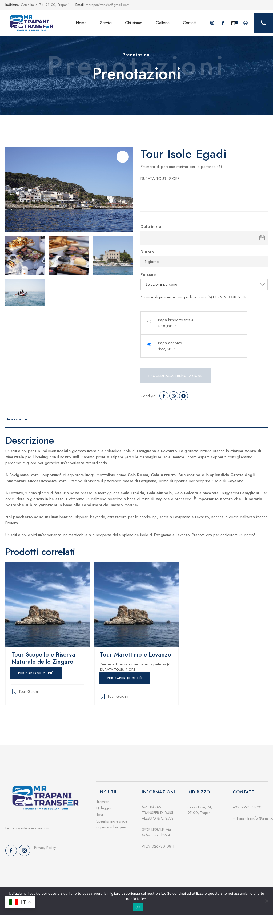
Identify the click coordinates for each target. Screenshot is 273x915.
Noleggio (103, 808)
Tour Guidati (28, 691)
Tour (99, 814)
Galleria (163, 23)
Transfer (102, 801)
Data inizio (150, 226)
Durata (147, 252)
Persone (148, 274)
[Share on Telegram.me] (183, 395)
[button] (123, 157)
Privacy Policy (45, 847)
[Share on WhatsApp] (173, 395)
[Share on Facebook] (163, 395)
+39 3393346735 (247, 807)
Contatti (189, 23)
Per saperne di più (36, 673)
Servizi (106, 23)
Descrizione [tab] (16, 419)
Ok (137, 907)
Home (81, 23)
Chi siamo (133, 23)
